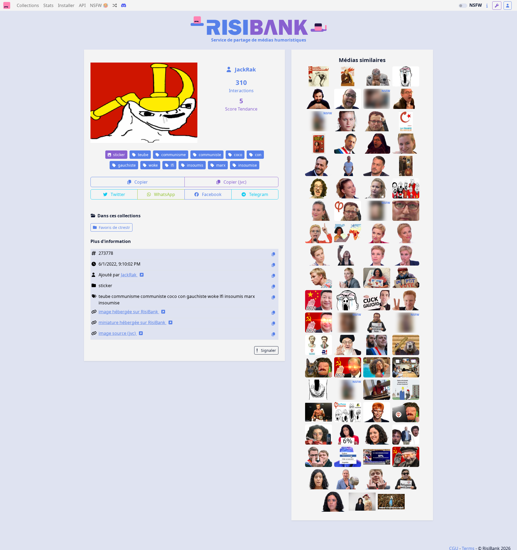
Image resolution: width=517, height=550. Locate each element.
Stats (48, 5)
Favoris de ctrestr (114, 227)
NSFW (475, 5)
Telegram (258, 194)
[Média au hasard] (114, 5)
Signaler (268, 350)
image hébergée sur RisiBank (129, 312)
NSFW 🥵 (99, 5)
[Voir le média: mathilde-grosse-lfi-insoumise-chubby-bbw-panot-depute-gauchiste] (347, 322)
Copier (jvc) (234, 182)
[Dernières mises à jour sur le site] (487, 5)
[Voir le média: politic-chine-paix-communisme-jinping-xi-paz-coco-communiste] (318, 300)
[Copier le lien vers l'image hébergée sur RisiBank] (273, 312)
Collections (28, 5)
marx (220, 165)
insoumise (247, 165)
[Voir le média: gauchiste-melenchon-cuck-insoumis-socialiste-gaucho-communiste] (376, 300)
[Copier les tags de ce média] (273, 297)
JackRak (244, 69)
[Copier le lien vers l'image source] (273, 334)
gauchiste (126, 165)
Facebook (211, 194)
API (82, 5)
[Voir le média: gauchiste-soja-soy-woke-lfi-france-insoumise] (347, 99)
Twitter (117, 194)
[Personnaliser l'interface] (496, 5)
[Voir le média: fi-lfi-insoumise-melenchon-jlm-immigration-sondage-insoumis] (376, 457)
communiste (209, 154)
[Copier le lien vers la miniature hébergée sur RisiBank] (273, 323)
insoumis (194, 165)
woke (153, 165)
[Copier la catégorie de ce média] (273, 286)
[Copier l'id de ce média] (273, 254)
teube (142, 154)
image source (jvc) (118, 333)
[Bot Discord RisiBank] (123, 5)
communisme (173, 154)
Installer (66, 5)
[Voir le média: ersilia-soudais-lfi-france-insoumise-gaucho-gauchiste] (405, 322)
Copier (140, 182)
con (257, 154)
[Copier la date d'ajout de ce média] (273, 265)
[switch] (463, 6)
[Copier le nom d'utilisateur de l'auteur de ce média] (273, 275)
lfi (172, 165)
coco (237, 154)
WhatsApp (164, 194)
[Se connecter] (508, 5)
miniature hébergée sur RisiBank (132, 322)
